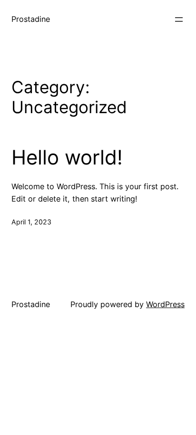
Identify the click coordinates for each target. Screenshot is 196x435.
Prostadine (30, 19)
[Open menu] (179, 19)
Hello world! (67, 157)
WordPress (165, 304)
